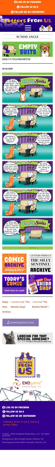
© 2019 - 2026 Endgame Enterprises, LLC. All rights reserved (26, 434)
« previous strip (20, 304)
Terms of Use (20, 422)
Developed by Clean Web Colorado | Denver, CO (24, 442)
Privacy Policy (10, 424)
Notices (34, 422)
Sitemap (7, 422)
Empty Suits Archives (6, 307)
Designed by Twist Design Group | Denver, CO (23, 439)
